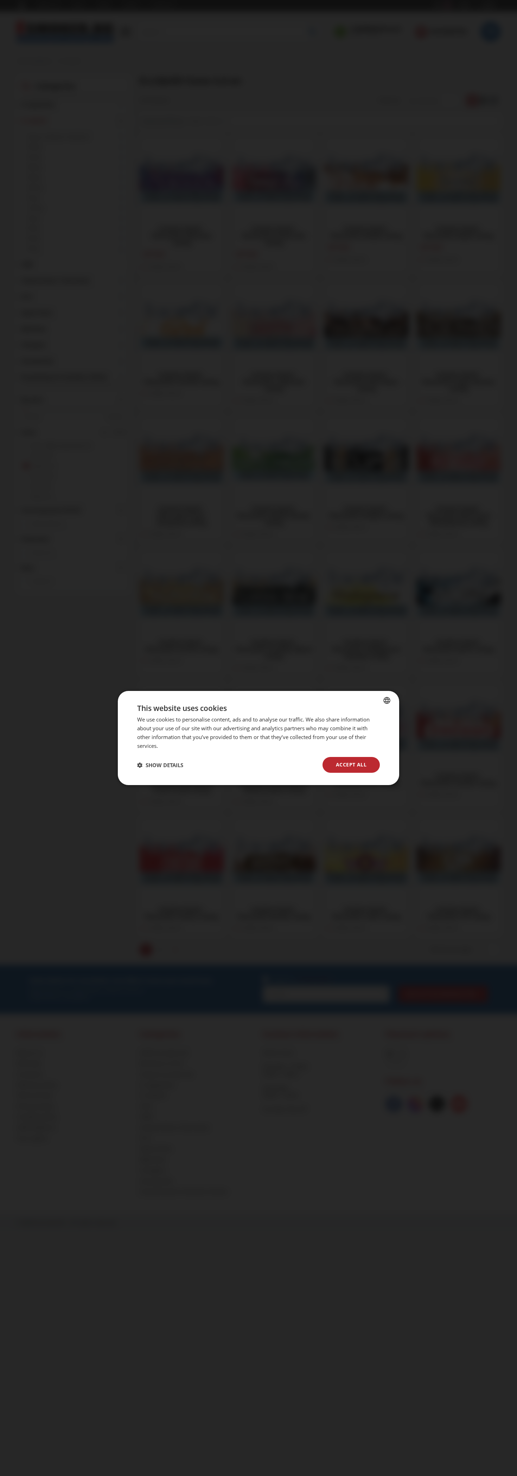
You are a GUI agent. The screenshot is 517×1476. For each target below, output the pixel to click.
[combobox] (386, 700)
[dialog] (258, 738)
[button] (160, 765)
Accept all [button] (351, 764)
